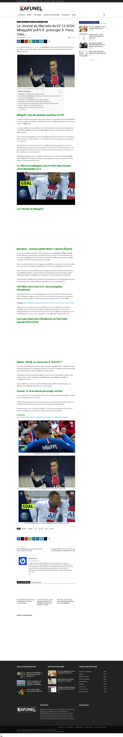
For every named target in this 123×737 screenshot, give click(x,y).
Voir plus (92, 60)
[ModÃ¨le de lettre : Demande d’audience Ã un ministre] (52, 681)
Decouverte (65, 15)
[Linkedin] (34, 41)
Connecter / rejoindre (34, 1)
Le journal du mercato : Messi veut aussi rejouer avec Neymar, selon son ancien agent (42, 417)
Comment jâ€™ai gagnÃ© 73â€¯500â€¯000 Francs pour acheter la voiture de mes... (97, 44)
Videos (74, 15)
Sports (29, 15)
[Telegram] (41, 41)
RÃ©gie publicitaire (79, 727)
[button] (104, 15)
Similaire (23, 109)
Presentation (46, 1)
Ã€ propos (60, 727)
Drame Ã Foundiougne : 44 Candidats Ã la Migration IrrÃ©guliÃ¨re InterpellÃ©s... (34, 682)
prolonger (40, 528)
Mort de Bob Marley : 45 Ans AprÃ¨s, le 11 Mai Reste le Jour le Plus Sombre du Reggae (26, 601)
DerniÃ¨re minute (31, 19)
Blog (41, 1)
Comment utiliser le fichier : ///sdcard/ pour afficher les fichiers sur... (96, 36)
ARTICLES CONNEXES (23, 582)
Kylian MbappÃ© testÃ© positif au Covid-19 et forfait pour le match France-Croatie (49, 303)
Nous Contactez (89, 727)
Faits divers (37, 15)
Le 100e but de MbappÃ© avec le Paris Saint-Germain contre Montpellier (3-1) (40, 96)
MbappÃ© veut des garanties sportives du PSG (31, 94)
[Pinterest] (26, 41)
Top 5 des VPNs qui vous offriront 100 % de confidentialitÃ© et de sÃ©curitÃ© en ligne (63, 549)
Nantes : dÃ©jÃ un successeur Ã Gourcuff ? (31, 105)
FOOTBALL (24, 528)
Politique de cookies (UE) (100, 727)
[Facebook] (18, 41)
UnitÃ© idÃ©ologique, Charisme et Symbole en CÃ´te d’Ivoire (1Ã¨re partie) (30, 549)
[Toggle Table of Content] (59, 91)
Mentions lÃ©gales (69, 727)
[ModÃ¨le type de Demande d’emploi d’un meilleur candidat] (83, 54)
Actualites (21, 15)
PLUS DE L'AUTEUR (36, 582)
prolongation (36, 47)
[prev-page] (18, 608)
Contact (52, 1)
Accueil (18, 19)
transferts (51, 528)
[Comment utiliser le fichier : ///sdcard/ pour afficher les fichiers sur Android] (83, 37)
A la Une (24, 19)
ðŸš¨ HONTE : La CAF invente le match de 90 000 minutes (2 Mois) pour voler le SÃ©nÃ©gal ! (65, 601)
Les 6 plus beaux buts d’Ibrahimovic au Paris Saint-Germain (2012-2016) (38, 103)
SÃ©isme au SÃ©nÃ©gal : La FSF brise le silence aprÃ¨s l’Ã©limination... (34, 674)
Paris (35, 528)
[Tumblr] (37, 41)
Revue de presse (40, 21)
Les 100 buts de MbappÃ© (26, 98)
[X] (22, 41)
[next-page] (20, 608)
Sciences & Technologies (51, 15)
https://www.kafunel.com (33, 560)
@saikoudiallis (22, 37)
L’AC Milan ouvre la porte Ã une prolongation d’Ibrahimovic (35, 101)
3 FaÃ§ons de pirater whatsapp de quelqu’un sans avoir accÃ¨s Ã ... (66, 689)
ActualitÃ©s (33, 21)
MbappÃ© (30, 528)
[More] (49, 41)
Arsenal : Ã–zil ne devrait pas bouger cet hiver (31, 107)
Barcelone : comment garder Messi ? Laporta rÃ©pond (33, 99)
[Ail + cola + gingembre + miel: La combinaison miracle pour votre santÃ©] (83, 29)
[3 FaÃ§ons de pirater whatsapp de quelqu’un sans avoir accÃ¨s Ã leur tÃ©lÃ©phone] (52, 689)
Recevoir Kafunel (59, 1)
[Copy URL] (45, 41)
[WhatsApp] (30, 41)
